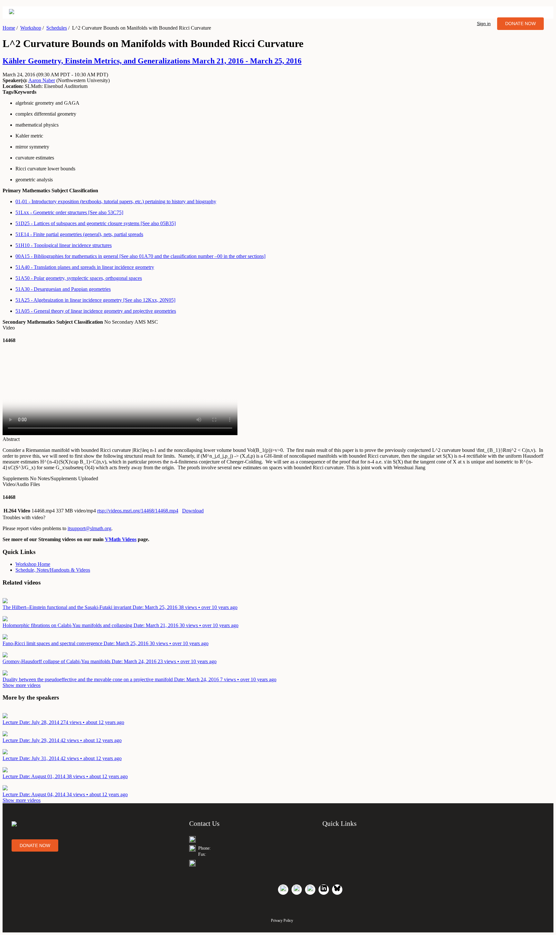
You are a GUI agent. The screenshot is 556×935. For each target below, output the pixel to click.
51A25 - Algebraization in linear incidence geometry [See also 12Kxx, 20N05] (95, 300)
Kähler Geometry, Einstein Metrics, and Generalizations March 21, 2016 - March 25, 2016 (152, 61)
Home (9, 28)
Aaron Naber (41, 80)
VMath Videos (120, 539)
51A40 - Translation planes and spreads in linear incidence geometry (84, 267)
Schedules (56, 28)
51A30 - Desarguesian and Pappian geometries (63, 289)
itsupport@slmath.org (89, 528)
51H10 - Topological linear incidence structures (63, 245)
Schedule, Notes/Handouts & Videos (52, 570)
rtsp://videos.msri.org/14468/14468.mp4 (137, 510)
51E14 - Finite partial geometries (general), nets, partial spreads (79, 234)
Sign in (484, 23)
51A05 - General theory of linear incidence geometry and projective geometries (95, 311)
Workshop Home (32, 564)
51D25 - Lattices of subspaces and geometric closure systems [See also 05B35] (95, 223)
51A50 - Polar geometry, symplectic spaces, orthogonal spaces (78, 278)
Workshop (30, 28)
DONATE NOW (520, 23)
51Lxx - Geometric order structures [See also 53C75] (69, 212)
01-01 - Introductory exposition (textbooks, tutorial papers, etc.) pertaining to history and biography (115, 201)
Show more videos (22, 685)
